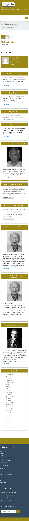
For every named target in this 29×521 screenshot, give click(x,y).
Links (2, 480)
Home (2, 27)
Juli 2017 (8, 411)
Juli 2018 (8, 398)
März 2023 (8, 378)
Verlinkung (3, 482)
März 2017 (8, 415)
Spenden (3, 468)
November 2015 (10, 427)
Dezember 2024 (10, 376)
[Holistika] (14, 4)
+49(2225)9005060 (21, 9)
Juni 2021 (8, 386)
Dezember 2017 (10, 402)
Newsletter (3, 479)
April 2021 (8, 388)
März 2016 (8, 421)
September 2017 (10, 407)
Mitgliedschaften (5, 467)
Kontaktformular (5, 451)
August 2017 (9, 409)
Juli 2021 (8, 384)
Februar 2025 (9, 374)
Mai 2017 (8, 413)
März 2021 (8, 390)
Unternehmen (4, 465)
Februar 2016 (9, 423)
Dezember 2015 (10, 425)
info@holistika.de (9, 9)
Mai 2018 (8, 400)
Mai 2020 (8, 394)
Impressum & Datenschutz (7, 455)
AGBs (2, 453)
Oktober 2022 (9, 380)
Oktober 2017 (9, 404)
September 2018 (10, 396)
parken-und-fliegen (7, 119)
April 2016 (8, 419)
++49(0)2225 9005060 (8, 495)
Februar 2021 (9, 392)
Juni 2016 (8, 417)
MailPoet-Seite (7, 42)
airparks (18, 117)
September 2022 (10, 382)
